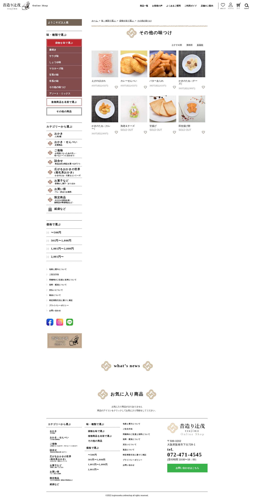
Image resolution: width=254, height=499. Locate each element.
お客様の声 (157, 6)
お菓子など (65, 182)
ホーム (95, 21)
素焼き (52, 49)
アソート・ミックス (59, 93)
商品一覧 (144, 6)
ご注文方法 (54, 274)
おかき (58, 135)
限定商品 (63, 199)
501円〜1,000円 (61, 240)
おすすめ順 (177, 45)
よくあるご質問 (173, 6)
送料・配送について (58, 285)
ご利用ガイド (190, 6)
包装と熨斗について (58, 269)
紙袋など (60, 208)
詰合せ (67, 162)
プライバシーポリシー (59, 305)
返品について (55, 295)
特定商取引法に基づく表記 (61, 300)
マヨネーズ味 (56, 68)
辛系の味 (54, 81)
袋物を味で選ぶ (126, 21)
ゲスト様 (63, 22)
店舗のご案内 (207, 6)
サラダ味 (54, 56)
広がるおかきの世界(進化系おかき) (67, 172)
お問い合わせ (55, 311)
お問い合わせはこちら (187, 468)
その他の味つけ (144, 21)
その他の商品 (64, 111)
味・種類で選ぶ (108, 21)
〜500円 (56, 232)
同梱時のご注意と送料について (63, 280)
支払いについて (56, 290)
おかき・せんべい (65, 143)
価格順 (189, 45)
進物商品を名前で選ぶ (100, 436)
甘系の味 (54, 74)
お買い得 (63, 190)
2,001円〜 (57, 256)
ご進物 (65, 152)
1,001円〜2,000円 (62, 248)
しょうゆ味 (55, 62)
